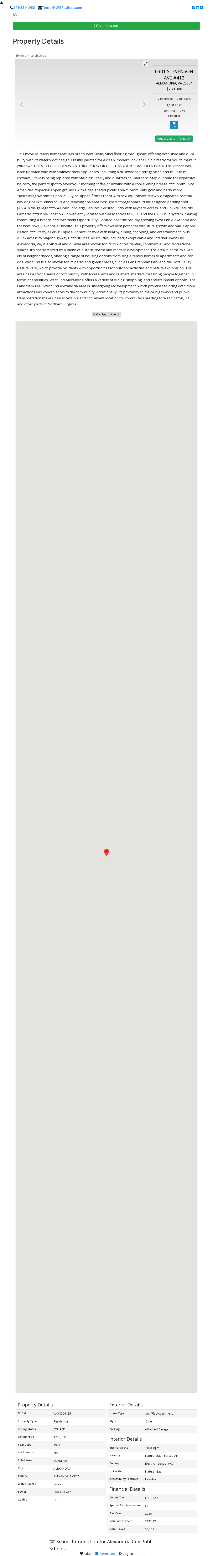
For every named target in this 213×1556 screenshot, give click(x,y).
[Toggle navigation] (205, 16)
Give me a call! (107, 26)
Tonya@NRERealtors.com (62, 7)
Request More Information (174, 138)
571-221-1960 (24, 7)
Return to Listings (32, 56)
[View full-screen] (145, 63)
